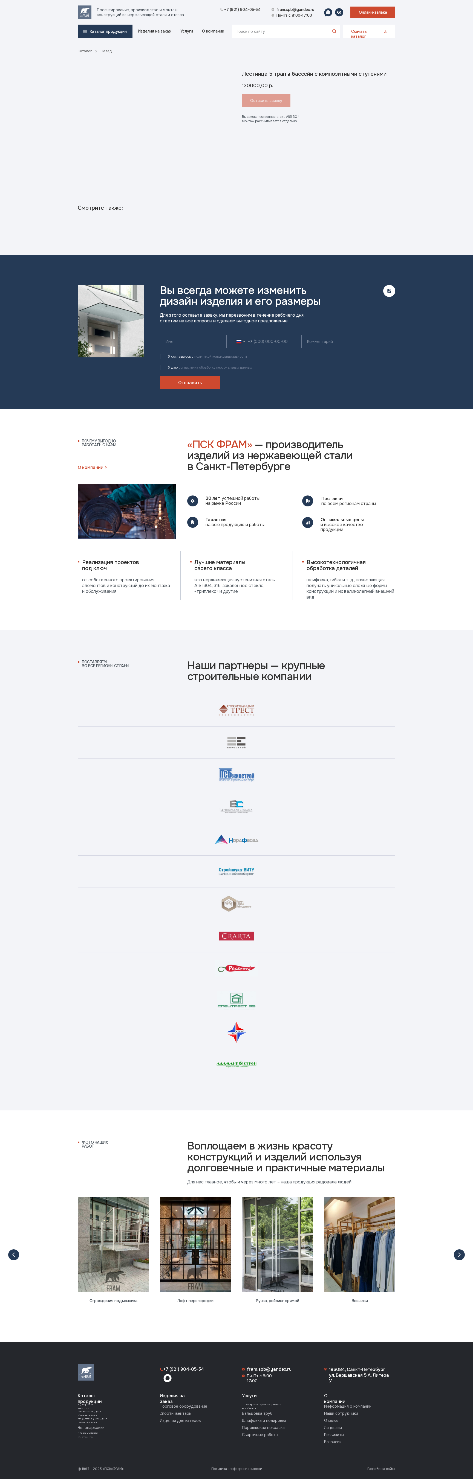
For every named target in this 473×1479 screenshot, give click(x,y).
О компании (334, 1398)
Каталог (85, 51)
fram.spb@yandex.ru (269, 1369)
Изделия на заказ (172, 1398)
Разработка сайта (381, 1469)
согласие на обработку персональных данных (215, 367)
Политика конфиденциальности (236, 1469)
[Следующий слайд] (459, 1254)
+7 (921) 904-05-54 (183, 1369)
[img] (84, 12)
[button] (372, 12)
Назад (106, 51)
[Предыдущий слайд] (13, 1254)
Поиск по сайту (250, 31)
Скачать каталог (359, 34)
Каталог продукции (90, 1398)
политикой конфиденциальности (220, 356)
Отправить (190, 383)
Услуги (249, 1396)
